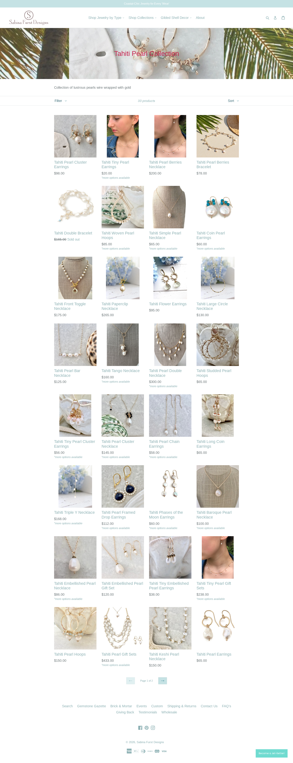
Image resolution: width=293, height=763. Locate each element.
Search (67, 706)
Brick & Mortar (121, 706)
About (200, 18)
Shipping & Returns (181, 706)
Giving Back (125, 712)
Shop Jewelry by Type (107, 18)
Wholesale (169, 712)
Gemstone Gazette (91, 706)
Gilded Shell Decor (177, 18)
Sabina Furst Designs (150, 742)
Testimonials (148, 712)
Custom (157, 706)
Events (141, 706)
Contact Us (209, 706)
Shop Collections (143, 18)
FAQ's (226, 706)
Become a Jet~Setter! (272, 753)
